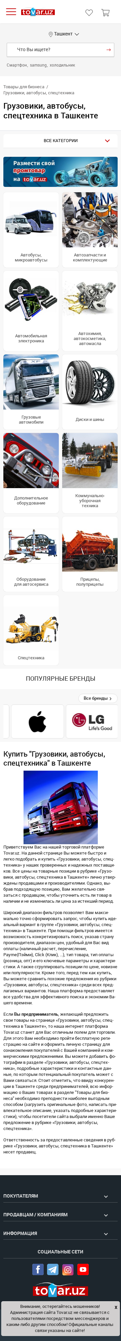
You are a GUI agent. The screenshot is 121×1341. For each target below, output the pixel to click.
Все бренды (96, 698)
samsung (39, 65)
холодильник (62, 65)
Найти (109, 49)
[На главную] (38, 12)
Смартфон (17, 65)
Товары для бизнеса (23, 86)
